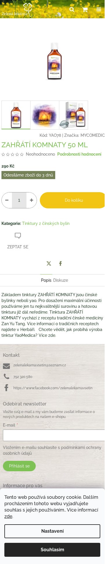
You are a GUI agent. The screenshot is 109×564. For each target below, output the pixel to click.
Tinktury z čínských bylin (45, 223)
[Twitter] (49, 263)
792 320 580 (22, 377)
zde (8, 516)
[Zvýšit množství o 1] (31, 200)
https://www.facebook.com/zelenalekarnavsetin (52, 388)
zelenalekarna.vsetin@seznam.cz (39, 365)
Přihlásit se (19, 466)
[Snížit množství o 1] (7, 200)
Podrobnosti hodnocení (79, 154)
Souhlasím (52, 549)
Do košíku (74, 200)
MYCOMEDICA (94, 135)
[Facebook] (60, 263)
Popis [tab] (46, 280)
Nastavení (52, 531)
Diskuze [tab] (60, 280)
